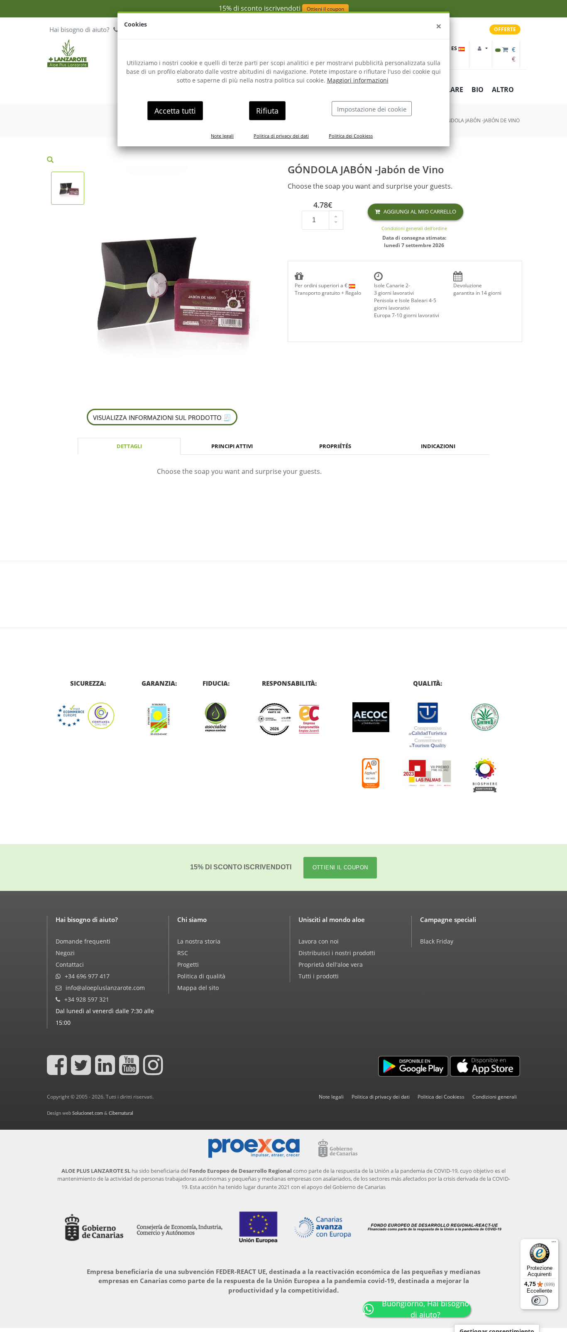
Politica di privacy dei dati (281, 136)
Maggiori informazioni (358, 80)
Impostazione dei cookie (371, 109)
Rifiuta (267, 111)
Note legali (222, 136)
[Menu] (554, 1244)
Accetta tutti (175, 111)
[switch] (539, 1300)
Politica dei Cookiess (351, 136)
